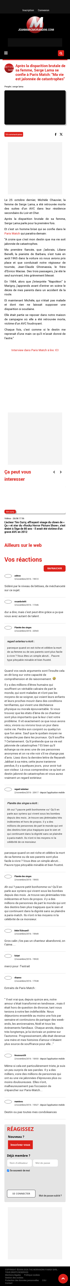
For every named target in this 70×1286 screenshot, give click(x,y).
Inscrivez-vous (20, 1145)
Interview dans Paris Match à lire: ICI (35, 350)
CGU (44, 1280)
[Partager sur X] (62, 134)
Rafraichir (54, 568)
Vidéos (7, 518)
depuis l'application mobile (52, 792)
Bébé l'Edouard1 (21, 930)
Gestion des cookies (14, 1277)
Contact (8, 1283)
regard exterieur (21, 789)
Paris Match (12, 233)
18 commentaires (13, 134)
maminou (18, 1101)
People (7, 86)
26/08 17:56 (18, 518)
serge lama (18, 86)
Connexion (43, 10)
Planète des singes (22, 627)
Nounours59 (20, 1055)
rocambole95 (20, 601)
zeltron (17, 575)
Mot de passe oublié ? (50, 1195)
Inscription (28, 10)
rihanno (17, 977)
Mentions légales (13, 1275)
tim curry (10, 511)
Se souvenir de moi (20, 1170)
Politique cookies (32, 1275)
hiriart (17, 955)
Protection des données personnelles (22, 1280)
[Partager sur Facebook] (56, 134)
